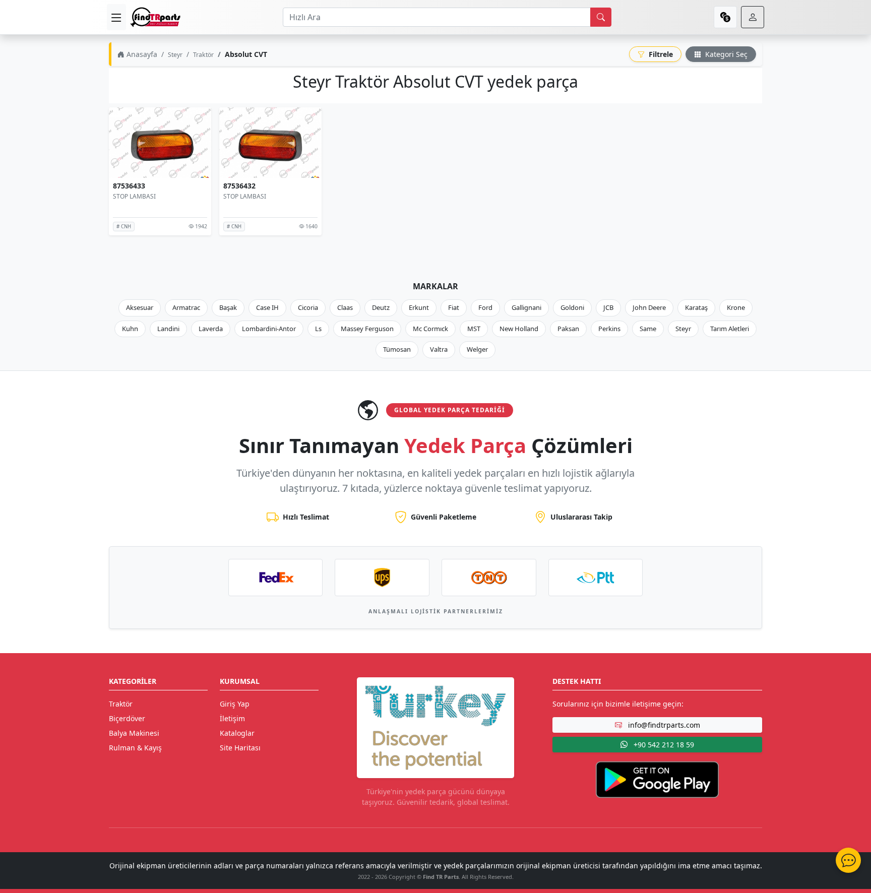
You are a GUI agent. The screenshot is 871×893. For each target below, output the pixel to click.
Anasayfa (141, 54)
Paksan (568, 328)
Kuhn (130, 328)
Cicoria (308, 307)
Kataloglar (237, 733)
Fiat (453, 307)
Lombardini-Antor (269, 328)
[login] (752, 17)
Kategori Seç (725, 54)
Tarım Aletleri (729, 328)
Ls (318, 328)
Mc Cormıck (430, 328)
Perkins (609, 328)
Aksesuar (139, 307)
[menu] (116, 17)
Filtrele (660, 54)
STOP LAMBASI (134, 196)
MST (473, 328)
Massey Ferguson (367, 328)
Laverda (211, 328)
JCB (608, 307)
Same (648, 328)
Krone (736, 307)
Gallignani (526, 307)
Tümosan (397, 349)
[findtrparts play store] (657, 778)
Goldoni (572, 307)
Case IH (267, 307)
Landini (168, 328)
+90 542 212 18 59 (663, 744)
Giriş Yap (235, 704)
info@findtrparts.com (663, 725)
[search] (600, 17)
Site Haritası (240, 747)
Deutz (381, 307)
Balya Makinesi (134, 733)
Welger (477, 349)
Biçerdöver (127, 718)
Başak (228, 307)
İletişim (232, 718)
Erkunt (419, 307)
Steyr (175, 54)
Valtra (439, 349)
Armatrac (186, 307)
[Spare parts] (155, 17)
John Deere (649, 307)
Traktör (203, 54)
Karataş (696, 307)
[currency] (725, 17)
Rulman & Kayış (135, 747)
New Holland (519, 328)
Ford (485, 307)
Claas (345, 307)
